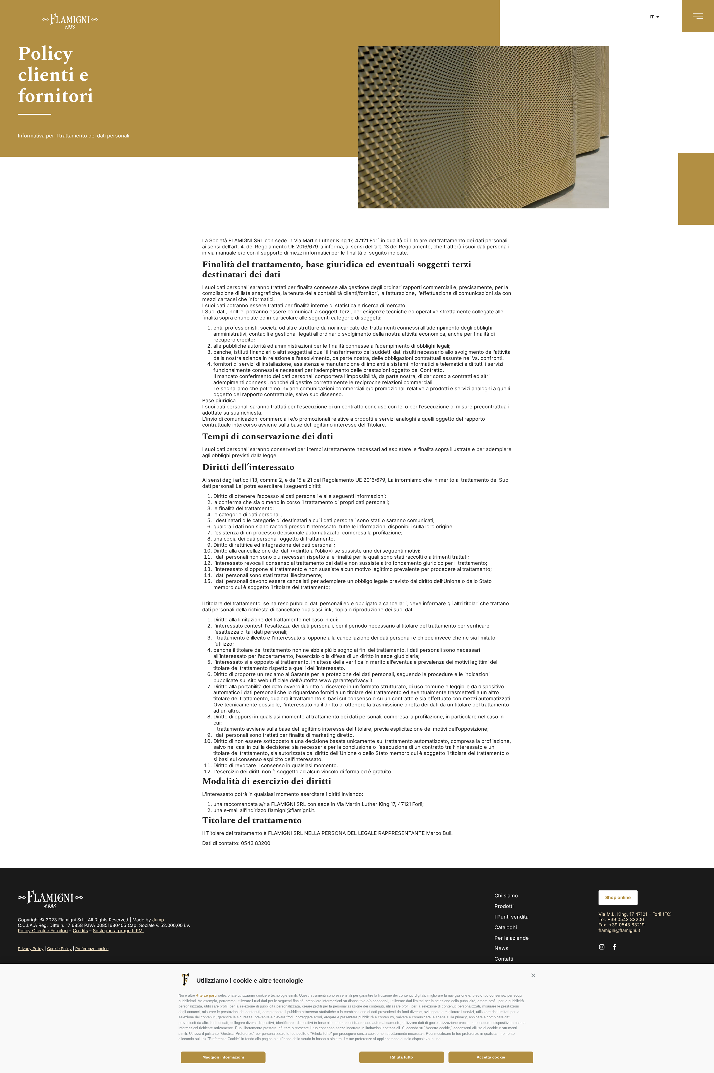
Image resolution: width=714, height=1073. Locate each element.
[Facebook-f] (614, 947)
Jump (158, 919)
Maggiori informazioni (223, 1057)
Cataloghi (506, 927)
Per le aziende (512, 938)
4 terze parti (206, 995)
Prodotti (504, 906)
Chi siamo (506, 895)
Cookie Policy (59, 948)
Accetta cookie (491, 1057)
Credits (80, 930)
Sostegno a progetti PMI (118, 930)
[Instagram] (602, 947)
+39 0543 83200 (625, 919)
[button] (533, 975)
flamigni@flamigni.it (619, 930)
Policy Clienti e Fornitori (43, 930)
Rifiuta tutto (401, 1057)
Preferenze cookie (91, 948)
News (501, 948)
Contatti (504, 959)
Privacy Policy (31, 948)
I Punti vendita (512, 917)
